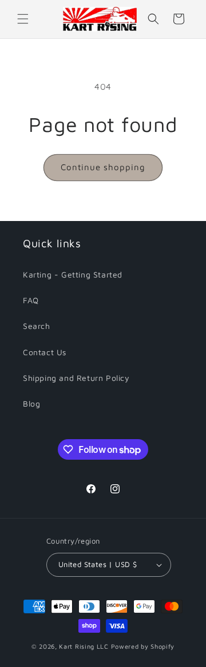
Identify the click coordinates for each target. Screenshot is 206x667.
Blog (31, 403)
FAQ (31, 300)
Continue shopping (103, 167)
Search (36, 326)
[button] (22, 18)
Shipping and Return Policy (76, 378)
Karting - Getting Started (72, 274)
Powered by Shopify (143, 646)
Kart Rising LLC (84, 646)
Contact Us (44, 352)
